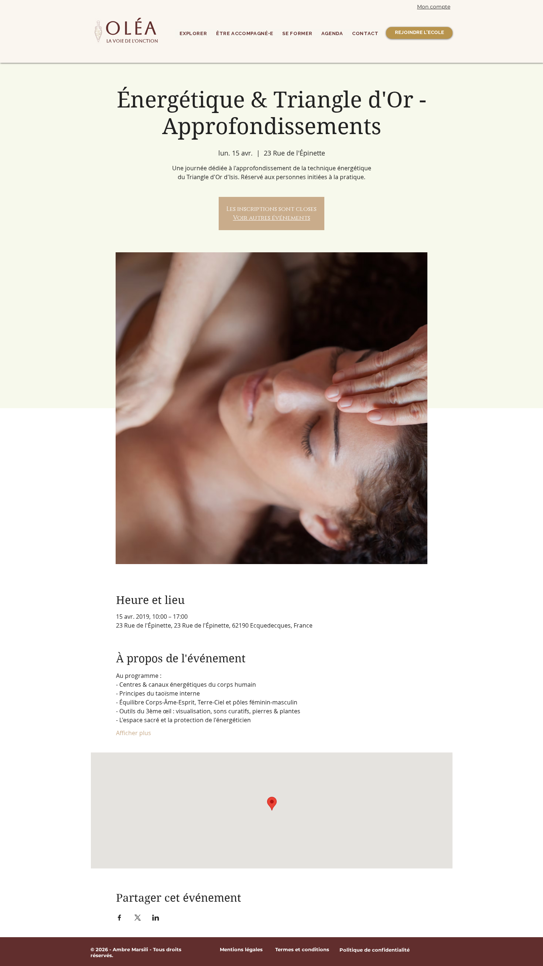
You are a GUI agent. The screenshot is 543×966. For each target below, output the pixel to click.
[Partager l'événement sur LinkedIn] (155, 918)
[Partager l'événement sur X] (137, 918)
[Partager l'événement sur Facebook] (119, 918)
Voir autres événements (271, 218)
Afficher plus (133, 733)
